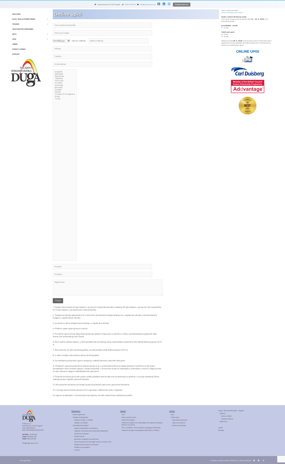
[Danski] (65, 92)
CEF (123, 414)
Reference (223, 421)
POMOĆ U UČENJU (19, 49)
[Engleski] (65, 72)
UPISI (14, 39)
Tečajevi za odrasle (81, 423)
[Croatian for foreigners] (65, 94)
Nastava (222, 413)
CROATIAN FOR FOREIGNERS (22, 29)
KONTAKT (16, 54)
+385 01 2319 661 (130, 4)
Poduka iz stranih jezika (220, 461)
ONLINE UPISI (247, 51)
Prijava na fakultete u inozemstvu (86, 428)
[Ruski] (65, 96)
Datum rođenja (79, 41)
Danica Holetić (226, 416)
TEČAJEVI (15, 24)
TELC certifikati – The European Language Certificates (141, 427)
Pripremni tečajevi (128, 420)
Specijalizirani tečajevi (81, 425)
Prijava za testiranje (179, 425)
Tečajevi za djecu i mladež (83, 420)
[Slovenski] (65, 85)
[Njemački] (65, 74)
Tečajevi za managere (82, 447)
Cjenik (220, 427)
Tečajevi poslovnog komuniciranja (86, 444)
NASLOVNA (16, 14)
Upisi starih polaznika (179, 420)
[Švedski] (65, 90)
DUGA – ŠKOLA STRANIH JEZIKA (23, 19)
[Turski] (65, 99)
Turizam (77, 450)
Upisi (172, 414)
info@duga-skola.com (148, 4)
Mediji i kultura (79, 436)
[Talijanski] (65, 78)
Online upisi (175, 417)
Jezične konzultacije (81, 433)
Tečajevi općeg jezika (80, 417)
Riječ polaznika (245, 461)
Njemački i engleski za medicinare (86, 439)
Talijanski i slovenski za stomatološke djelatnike (91, 431)
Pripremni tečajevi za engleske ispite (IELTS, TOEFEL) (140, 430)
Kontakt (221, 430)
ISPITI (14, 34)
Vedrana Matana (227, 419)
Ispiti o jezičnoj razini (129, 417)
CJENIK (14, 44)
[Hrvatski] (65, 83)
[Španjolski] (65, 76)
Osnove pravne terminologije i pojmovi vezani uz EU (93, 442)
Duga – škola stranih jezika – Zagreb (231, 410)
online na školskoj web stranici (232, 12)
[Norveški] (65, 87)
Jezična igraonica (79, 414)
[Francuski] (65, 81)
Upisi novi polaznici (179, 423)
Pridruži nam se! (181, 4)
